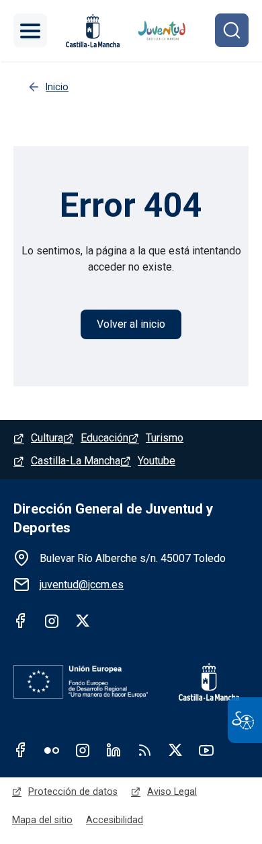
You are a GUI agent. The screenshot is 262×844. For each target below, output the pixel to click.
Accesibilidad (114, 819)
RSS (144, 749)
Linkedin (113, 749)
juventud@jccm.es (82, 584)
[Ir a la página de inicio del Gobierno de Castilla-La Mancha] (200, 682)
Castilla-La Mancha (75, 460)
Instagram (51, 620)
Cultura (47, 437)
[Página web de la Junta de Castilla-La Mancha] (93, 30)
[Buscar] (232, 30)
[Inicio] (162, 30)
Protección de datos (73, 791)
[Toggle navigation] (30, 30)
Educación (104, 437)
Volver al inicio (131, 324)
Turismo (164, 437)
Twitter (82, 620)
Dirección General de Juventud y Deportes (113, 518)
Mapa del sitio (42, 819)
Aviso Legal (172, 791)
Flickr (51, 749)
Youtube (156, 460)
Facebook (20, 620)
